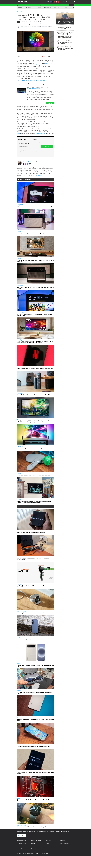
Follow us (45, 56)
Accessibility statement (22, 843)
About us (19, 846)
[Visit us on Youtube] (55, 2)
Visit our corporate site (64, 831)
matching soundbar (41, 133)
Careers (33, 843)
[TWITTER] (24, 164)
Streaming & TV (20, 11)
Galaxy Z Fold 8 (47, 7)
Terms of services (33, 150)
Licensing (47, 843)
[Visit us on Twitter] (53, 2)
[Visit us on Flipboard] (59, 2)
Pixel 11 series (38, 7)
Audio (66, 5)
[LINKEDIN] (28, 164)
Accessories (60, 5)
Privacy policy (48, 840)
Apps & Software (52, 5)
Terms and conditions (21, 840)
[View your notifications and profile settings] (69, 2)
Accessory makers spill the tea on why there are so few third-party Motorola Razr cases (65, 27)
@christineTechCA (38, 175)
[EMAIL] (30, 164)
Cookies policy (62, 840)
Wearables (33, 5)
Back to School (28, 7)
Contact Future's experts (36, 840)
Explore (21, 5)
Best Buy (47, 63)
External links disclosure (65, 843)
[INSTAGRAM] (26, 164)
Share (20, 56)
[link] (21, 91)
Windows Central (20, 848)
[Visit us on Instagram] (57, 2)
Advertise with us (49, 846)
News (18, 21)
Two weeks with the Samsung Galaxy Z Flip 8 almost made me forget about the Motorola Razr (65, 21)
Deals (71, 5)
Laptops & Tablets (42, 5)
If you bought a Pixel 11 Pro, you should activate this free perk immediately (65, 42)
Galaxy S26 (67, 7)
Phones (27, 5)
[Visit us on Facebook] (51, 2)
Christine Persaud (25, 21)
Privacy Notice (20, 151)
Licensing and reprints (64, 846)
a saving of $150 (35, 65)
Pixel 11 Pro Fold (57, 7)
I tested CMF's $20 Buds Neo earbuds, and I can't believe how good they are (65, 48)
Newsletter (52, 56)
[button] (73, 1)
